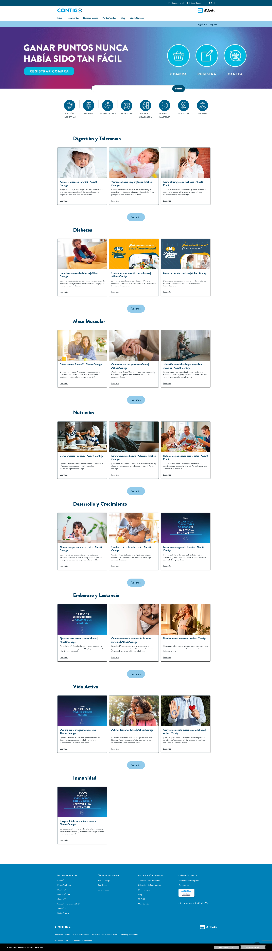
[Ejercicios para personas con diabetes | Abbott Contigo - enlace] (82, 632)
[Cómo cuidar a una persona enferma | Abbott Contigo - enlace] (134, 358)
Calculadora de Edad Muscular (150, 885)
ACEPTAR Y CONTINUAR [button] (226, 947)
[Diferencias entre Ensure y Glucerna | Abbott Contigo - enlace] (134, 450)
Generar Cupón (104, 889)
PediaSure (61, 889)
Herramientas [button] (73, 18)
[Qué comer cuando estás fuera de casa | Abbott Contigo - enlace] (134, 267)
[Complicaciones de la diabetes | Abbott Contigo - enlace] (82, 267)
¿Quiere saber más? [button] (253, 947)
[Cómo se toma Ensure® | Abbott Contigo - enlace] (82, 358)
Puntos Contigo (104, 880)
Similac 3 (61, 908)
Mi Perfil (141, 899)
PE (210, 3)
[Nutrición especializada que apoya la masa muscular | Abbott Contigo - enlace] (185, 358)
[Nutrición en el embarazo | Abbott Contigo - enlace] (185, 632)
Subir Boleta (102, 885)
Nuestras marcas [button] (90, 18)
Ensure (60, 880)
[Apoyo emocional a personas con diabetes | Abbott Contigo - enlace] (185, 724)
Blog (140, 894)
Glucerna (61, 899)
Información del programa (188, 880)
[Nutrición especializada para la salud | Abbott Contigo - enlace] (185, 450)
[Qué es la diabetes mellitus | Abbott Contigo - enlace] (185, 267)
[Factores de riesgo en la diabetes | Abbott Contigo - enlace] (185, 541)
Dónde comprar (144, 889)
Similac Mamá (63, 913)
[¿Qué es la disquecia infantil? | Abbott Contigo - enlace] (82, 176)
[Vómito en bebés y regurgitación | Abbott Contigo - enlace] (134, 176)
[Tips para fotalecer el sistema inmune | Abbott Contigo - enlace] (82, 815)
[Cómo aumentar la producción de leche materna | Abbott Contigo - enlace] (134, 632)
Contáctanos (183, 885)
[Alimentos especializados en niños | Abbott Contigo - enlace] (82, 541)
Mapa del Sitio (143, 903)
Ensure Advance (64, 885)
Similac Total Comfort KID (68, 903)
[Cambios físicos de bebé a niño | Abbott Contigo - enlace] (134, 541)
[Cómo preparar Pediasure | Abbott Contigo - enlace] (82, 450)
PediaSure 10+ (63, 894)
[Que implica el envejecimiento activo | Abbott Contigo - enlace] (82, 724)
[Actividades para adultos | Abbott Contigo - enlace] (134, 724)
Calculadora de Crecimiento (149, 880)
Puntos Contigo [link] (109, 18)
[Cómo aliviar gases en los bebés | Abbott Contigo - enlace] (185, 176)
